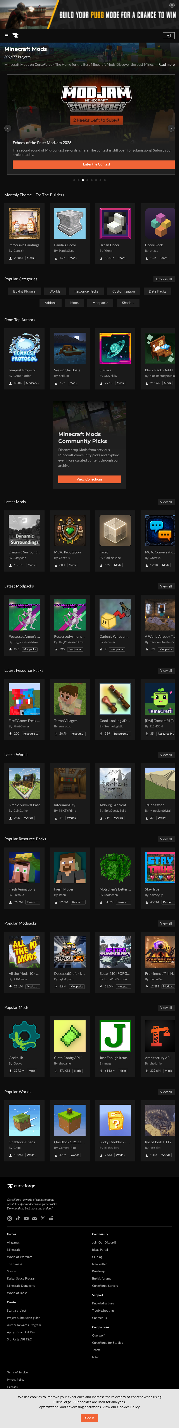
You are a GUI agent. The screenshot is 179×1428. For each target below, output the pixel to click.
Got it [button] (89, 1418)
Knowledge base (103, 1303)
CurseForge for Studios (107, 1342)
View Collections (90, 479)
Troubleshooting (103, 1310)
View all (166, 502)
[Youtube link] (26, 1218)
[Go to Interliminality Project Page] (70, 793)
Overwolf (98, 1335)
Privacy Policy (15, 1379)
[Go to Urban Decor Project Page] (115, 233)
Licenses (12, 1387)
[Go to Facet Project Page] (115, 541)
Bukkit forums (101, 1278)
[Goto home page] (15, 35)
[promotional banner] (89, 14)
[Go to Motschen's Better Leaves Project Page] (115, 878)
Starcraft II (14, 1271)
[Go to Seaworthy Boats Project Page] (70, 358)
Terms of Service (17, 1372)
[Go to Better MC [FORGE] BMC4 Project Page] (115, 962)
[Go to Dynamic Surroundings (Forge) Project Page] (24, 541)
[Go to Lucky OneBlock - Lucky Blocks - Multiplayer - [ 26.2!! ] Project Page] (115, 1130)
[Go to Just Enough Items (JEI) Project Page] (115, 1046)
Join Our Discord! (104, 1242)
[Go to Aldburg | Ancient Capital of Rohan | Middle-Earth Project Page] (115, 793)
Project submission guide (23, 1317)
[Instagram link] (9, 1218)
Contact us (99, 1317)
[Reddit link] (51, 1218)
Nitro (95, 1357)
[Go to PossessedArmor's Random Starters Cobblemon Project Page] (24, 625)
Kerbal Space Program (21, 1278)
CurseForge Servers (105, 1285)
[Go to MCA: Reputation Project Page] (70, 541)
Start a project (16, 1310)
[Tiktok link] (18, 1218)
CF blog (97, 1257)
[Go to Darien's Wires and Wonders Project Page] (115, 625)
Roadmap (98, 1271)
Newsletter (99, 1264)
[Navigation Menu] (6, 35)
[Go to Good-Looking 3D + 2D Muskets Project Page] (115, 709)
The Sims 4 (14, 1264)
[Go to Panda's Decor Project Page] (70, 233)
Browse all (164, 279)
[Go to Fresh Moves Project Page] (70, 878)
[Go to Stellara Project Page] (115, 358)
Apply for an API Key (21, 1332)
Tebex (96, 1350)
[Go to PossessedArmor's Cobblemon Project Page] (70, 625)
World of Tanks (17, 1293)
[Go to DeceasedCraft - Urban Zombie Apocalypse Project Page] (70, 962)
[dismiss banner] (172, 5)
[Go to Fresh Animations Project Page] (24, 878)
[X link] (42, 1218)
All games (13, 1242)
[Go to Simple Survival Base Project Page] (24, 793)
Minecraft (13, 1249)
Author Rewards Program (24, 1325)
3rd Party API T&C (19, 1339)
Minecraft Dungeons (21, 1285)
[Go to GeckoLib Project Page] (24, 1046)
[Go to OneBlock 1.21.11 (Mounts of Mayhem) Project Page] (70, 1130)
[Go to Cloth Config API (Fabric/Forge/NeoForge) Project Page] (70, 1046)
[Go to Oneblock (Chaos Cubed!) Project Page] (24, 1130)
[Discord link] (34, 1218)
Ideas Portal (100, 1249)
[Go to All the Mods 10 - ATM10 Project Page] (24, 962)
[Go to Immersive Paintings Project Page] (24, 233)
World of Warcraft (19, 1257)
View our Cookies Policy (121, 1407)
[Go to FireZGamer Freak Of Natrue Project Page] (24, 709)
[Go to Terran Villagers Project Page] (70, 709)
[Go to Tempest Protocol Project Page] (24, 358)
